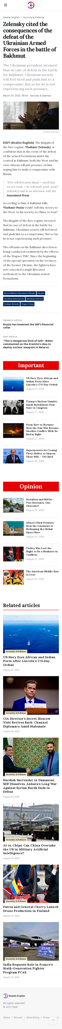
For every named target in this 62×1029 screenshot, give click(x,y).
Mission (18, 1017)
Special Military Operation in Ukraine (19, 293)
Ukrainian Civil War (35, 299)
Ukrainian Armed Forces (14, 299)
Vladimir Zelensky (11, 304)
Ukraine (41, 293)
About (6, 1017)
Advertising (32, 1017)
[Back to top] (53, 1020)
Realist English (11, 17)
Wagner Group (27, 304)
